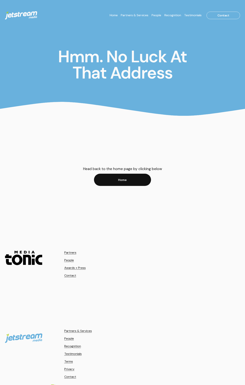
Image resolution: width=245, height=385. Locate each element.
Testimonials (193, 15)
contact (223, 15)
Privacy (69, 369)
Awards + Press (75, 268)
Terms (68, 361)
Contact (70, 275)
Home (114, 15)
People (156, 15)
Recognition (172, 15)
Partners (70, 252)
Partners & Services (134, 15)
